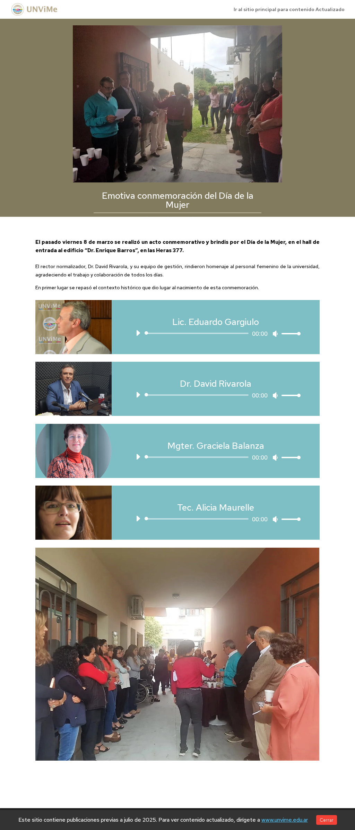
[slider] (289, 333)
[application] (215, 333)
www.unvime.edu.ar (284, 819)
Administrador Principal (167, 218)
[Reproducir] (138, 333)
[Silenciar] (275, 334)
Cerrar (327, 820)
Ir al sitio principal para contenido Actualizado (289, 9)
